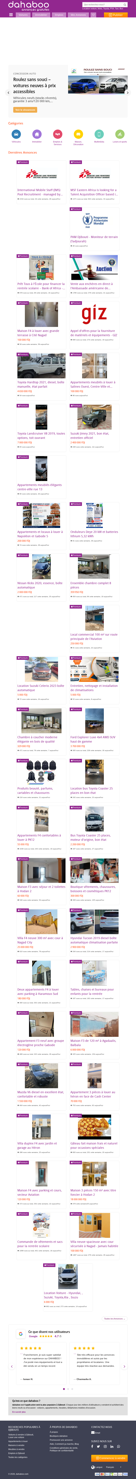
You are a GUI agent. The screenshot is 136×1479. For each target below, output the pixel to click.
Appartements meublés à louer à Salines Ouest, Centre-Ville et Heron (92, 386)
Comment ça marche (64, 1444)
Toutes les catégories (17, 1457)
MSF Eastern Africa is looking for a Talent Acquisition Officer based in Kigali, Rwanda (93, 194)
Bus (121, 8)
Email (97, 1433)
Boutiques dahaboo (59, 1436)
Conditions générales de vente (63, 1448)
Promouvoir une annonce (61, 1440)
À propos (54, 1432)
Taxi (117, 8)
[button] (64, 1389)
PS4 (112, 8)
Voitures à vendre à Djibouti (20, 1435)
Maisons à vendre (16, 1445)
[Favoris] (93, 14)
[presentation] (8, 92)
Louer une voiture (16, 1437)
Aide (52, 1444)
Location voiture (89, 8)
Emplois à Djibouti (16, 1453)
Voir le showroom (25, 109)
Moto (100, 8)
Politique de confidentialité (62, 1450)
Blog (77, 1444)
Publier (117, 15)
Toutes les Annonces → (114, 1319)
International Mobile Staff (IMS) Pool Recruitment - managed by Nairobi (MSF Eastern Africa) (38, 194)
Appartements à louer (18, 1441)
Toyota (106, 8)
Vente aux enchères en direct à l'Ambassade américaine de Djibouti (91, 288)
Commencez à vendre (112, 1458)
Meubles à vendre (16, 1449)
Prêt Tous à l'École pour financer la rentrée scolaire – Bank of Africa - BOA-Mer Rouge (41, 288)
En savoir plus (19, 1412)
